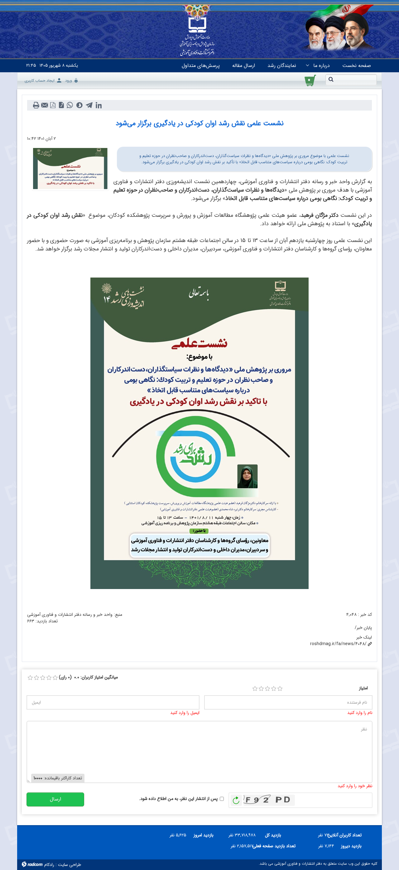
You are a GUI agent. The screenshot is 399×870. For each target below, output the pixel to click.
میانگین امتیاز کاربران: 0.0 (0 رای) (88, 677)
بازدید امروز (204, 835)
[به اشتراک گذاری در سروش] (79, 105)
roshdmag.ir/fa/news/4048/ (338, 643)
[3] (267, 689)
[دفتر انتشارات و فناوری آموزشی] (197, 36)
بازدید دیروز (351, 846)
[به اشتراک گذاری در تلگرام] (89, 105)
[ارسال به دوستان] (44, 105)
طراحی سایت (69, 864)
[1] (255, 689)
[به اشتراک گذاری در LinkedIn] (98, 105)
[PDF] (52, 105)
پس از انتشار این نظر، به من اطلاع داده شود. (178, 799)
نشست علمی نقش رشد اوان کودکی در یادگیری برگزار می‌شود (200, 123)
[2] (261, 689)
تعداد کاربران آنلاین (348, 835)
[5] (280, 689)
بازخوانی (236, 798)
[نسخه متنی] (36, 105)
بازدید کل (273, 835)
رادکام (49, 864)
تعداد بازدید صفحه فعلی (277, 846)
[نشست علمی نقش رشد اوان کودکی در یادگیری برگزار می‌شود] (70, 168)
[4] (273, 689)
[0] (30, 678)
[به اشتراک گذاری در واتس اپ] (69, 105)
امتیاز (363, 688)
